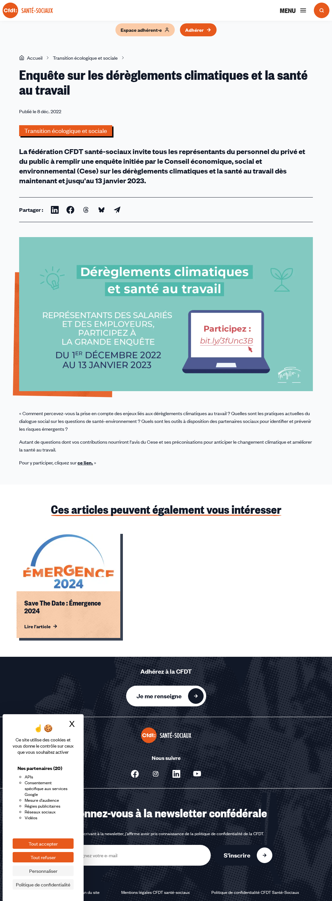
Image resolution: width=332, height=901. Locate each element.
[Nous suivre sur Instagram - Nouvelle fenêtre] (156, 774)
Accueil (34, 57)
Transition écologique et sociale (85, 57)
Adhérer (194, 30)
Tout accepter (43, 843)
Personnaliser (43, 871)
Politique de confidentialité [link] (43, 884)
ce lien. (85, 462)
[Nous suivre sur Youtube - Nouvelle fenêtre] (197, 774)
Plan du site (89, 892)
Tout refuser (43, 857)
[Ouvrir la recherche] (321, 10)
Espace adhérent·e (141, 30)
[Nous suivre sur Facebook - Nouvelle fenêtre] (135, 774)
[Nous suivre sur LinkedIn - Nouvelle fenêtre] (176, 774)
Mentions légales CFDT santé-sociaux (155, 892)
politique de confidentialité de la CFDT (229, 833)
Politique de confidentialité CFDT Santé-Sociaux (255, 892)
